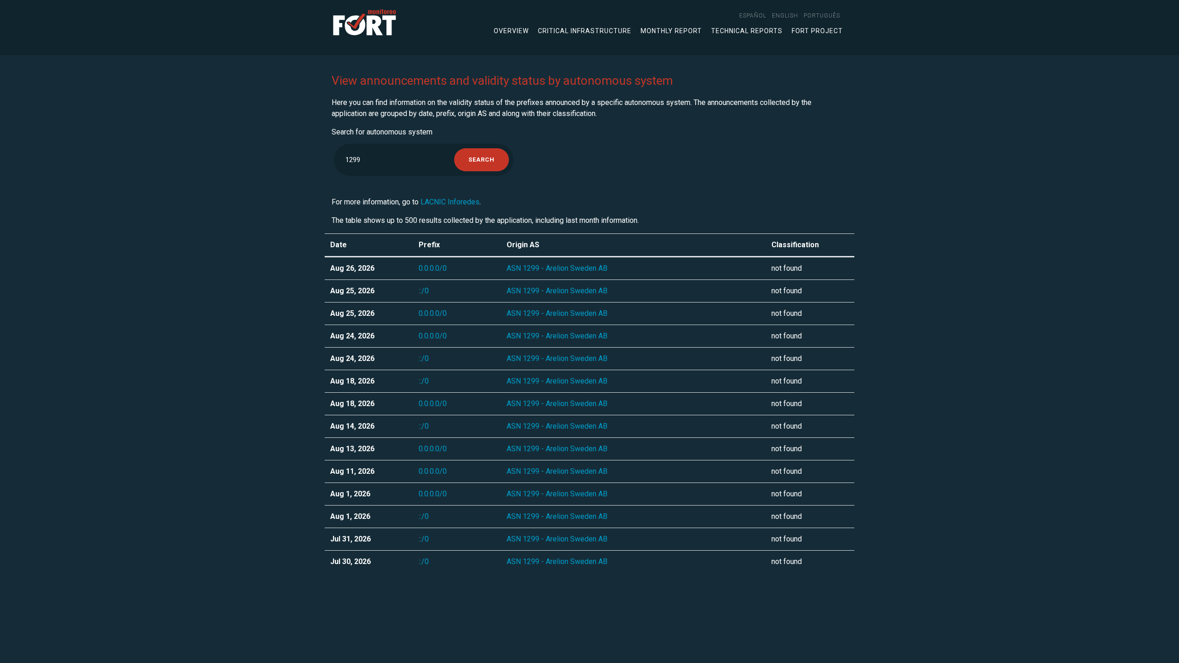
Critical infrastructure (584, 31)
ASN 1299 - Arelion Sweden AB (557, 268)
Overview (511, 31)
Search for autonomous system (382, 132)
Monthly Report (671, 31)
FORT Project (817, 31)
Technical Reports (746, 31)
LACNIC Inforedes (449, 202)
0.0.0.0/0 (433, 268)
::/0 (424, 290)
